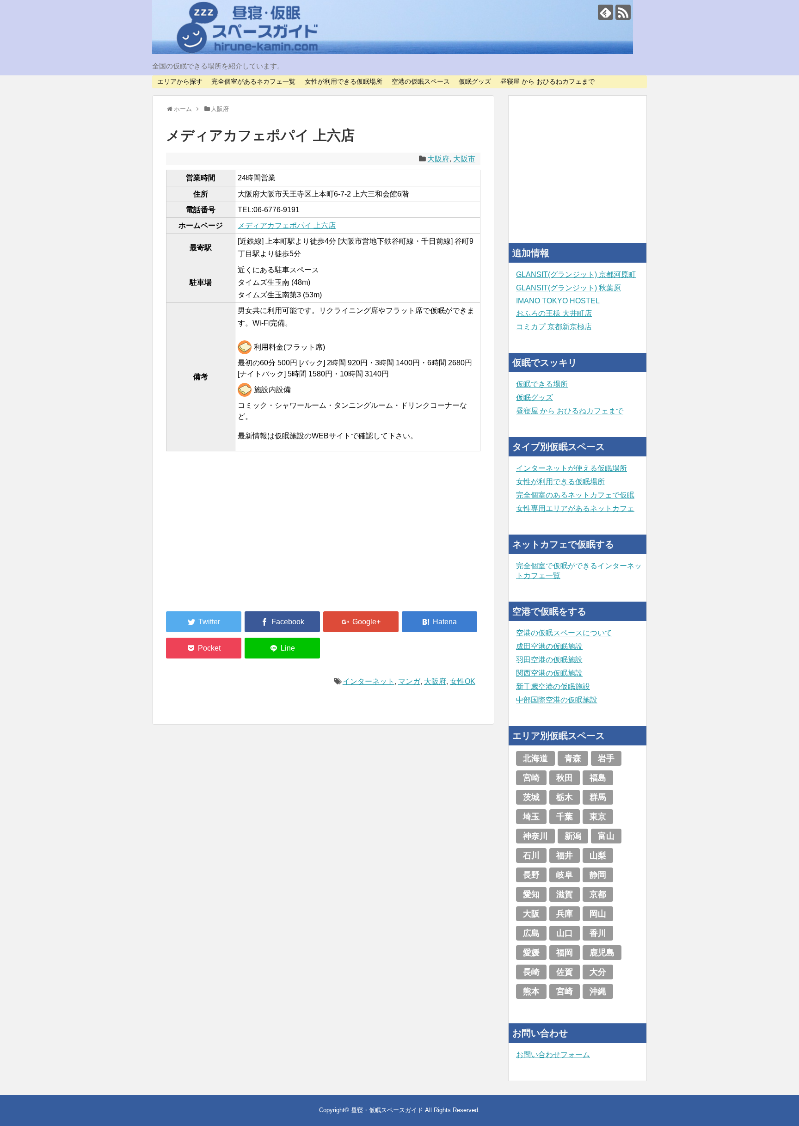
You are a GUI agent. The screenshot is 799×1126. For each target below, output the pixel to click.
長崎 (531, 972)
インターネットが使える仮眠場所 (571, 468)
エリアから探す (180, 81)
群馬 (598, 797)
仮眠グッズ (475, 81)
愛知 (531, 894)
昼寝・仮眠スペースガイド (387, 1110)
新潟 (573, 836)
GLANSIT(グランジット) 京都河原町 (576, 274)
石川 (531, 855)
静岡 (598, 875)
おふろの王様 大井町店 (554, 313)
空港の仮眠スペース (421, 81)
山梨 (598, 855)
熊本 (531, 991)
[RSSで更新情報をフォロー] (623, 12)
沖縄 (598, 991)
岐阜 (564, 875)
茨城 (531, 797)
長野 (531, 875)
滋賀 (564, 894)
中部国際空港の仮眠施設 (556, 700)
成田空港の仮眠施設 (549, 646)
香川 (598, 933)
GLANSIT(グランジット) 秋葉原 (568, 288)
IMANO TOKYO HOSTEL (558, 301)
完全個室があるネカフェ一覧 (253, 81)
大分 (598, 972)
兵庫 (564, 913)
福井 (564, 855)
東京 (598, 816)
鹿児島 (602, 952)
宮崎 (531, 777)
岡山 (598, 913)
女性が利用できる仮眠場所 (343, 81)
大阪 (531, 913)
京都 (598, 894)
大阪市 (464, 159)
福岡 (564, 952)
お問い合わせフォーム (553, 1054)
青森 (573, 758)
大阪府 (438, 159)
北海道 (535, 758)
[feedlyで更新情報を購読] (605, 12)
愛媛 (531, 952)
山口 (564, 933)
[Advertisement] (235, 537)
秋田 (564, 777)
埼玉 (531, 816)
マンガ (409, 681)
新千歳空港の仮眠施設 (553, 686)
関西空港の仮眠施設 (549, 673)
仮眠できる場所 (542, 384)
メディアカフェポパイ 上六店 (287, 225)
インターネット (368, 681)
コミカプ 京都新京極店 (554, 327)
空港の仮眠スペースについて (564, 633)
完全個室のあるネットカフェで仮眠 (575, 495)
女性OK (462, 681)
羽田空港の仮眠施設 (549, 660)
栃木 (564, 797)
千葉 (564, 816)
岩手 (606, 758)
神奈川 (535, 836)
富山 (606, 836)
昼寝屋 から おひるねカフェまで (547, 81)
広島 (531, 933)
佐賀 (564, 972)
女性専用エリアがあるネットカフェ (575, 508)
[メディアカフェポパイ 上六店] (439, 621)
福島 (598, 777)
